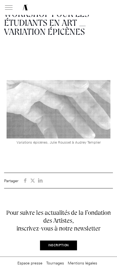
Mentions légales (82, 263)
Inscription (58, 245)
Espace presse (29, 263)
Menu (9, 8)
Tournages (55, 263)
